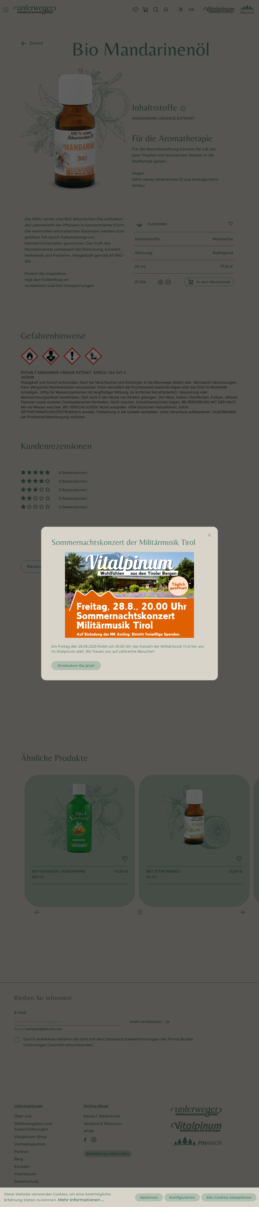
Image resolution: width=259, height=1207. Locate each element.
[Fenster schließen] (209, 535)
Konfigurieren (182, 1197)
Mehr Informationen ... (81, 1199)
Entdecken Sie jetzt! (76, 665)
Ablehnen (149, 1197)
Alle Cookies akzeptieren (229, 1197)
